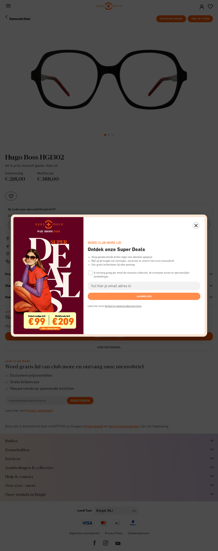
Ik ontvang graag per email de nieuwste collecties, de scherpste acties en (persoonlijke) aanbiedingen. (141, 274)
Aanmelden (144, 296)
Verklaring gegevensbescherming (123, 306)
